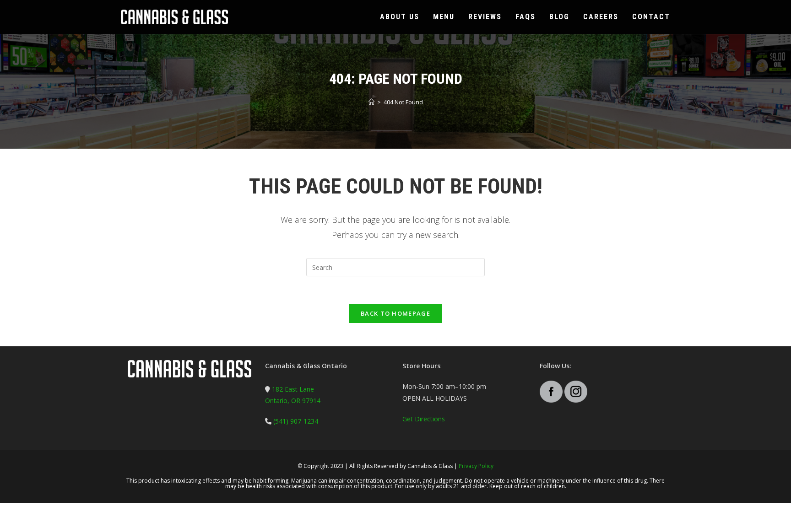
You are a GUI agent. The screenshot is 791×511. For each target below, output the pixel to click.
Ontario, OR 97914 (292, 400)
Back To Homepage (395, 313)
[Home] (371, 102)
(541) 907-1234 (294, 421)
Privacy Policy (476, 466)
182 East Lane (293, 389)
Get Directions (423, 418)
